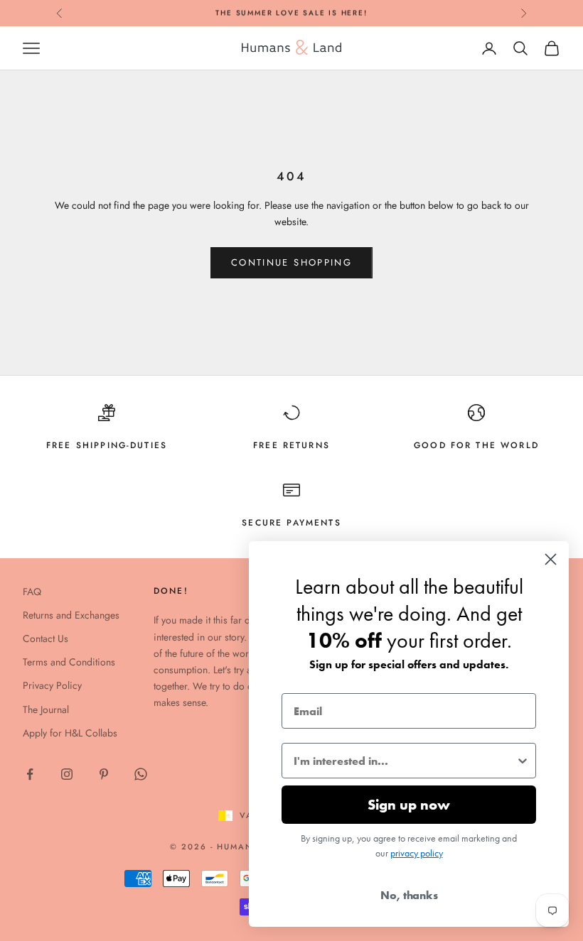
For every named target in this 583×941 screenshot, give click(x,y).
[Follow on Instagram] (67, 774)
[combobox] (404, 761)
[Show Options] (522, 761)
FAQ (32, 591)
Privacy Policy (52, 685)
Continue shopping (291, 262)
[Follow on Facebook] (30, 774)
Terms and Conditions (69, 662)
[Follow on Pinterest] (104, 774)
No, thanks (409, 895)
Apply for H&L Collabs (70, 733)
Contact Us (45, 638)
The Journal (46, 709)
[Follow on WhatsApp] (141, 774)
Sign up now (409, 804)
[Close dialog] (550, 559)
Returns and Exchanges (71, 615)
